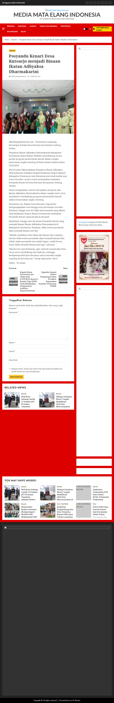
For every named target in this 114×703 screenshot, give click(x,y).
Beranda (11, 26)
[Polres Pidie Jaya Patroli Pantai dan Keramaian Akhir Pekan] (83, 510)
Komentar (14, 312)
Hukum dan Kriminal (48, 26)
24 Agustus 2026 (101, 517)
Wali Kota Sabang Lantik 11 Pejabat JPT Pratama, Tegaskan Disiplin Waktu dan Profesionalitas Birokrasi (28, 406)
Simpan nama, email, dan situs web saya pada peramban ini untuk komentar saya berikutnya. (36, 370)
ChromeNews (64, 700)
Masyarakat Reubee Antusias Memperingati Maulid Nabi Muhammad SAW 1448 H (29, 513)
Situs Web (13, 360)
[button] (90, 29)
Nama (12, 342)
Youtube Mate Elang (102, 29)
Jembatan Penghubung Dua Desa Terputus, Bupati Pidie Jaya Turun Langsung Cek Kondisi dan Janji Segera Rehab (65, 516)
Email (12, 351)
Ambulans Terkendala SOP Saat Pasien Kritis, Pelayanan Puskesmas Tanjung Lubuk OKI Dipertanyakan (101, 498)
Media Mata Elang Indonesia (57, 14)
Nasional (22, 26)
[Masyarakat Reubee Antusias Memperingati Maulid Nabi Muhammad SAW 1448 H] (12, 510)
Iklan (23, 31)
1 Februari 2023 (34, 77)
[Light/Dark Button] (85, 29)
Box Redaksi (12, 31)
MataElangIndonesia (18, 77)
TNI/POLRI (64, 504)
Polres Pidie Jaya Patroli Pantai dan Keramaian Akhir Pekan (100, 511)
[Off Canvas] (3, 29)
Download (83, 222)
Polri (58, 504)
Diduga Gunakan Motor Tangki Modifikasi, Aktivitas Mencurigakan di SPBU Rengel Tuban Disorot (64, 404)
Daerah (33, 26)
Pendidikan (65, 26)
